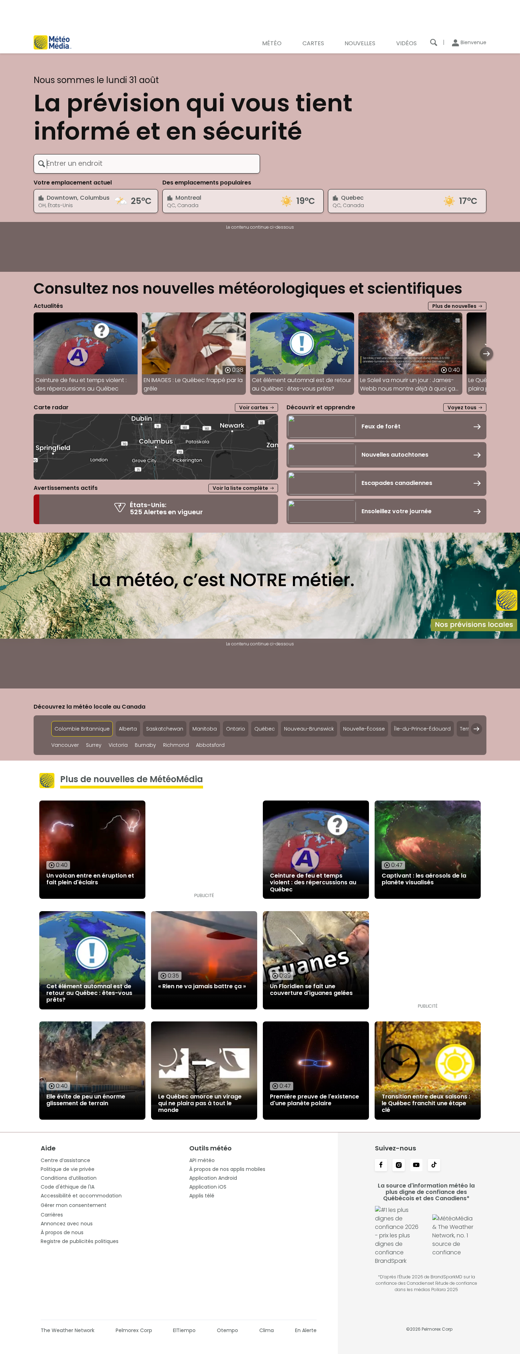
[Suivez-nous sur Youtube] (416, 1165)
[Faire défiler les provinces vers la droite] (476, 728)
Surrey (94, 745)
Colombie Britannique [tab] (82, 728)
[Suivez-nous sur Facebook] (381, 1165)
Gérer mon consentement (73, 1205)
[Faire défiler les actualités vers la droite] (486, 353)
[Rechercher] (433, 42)
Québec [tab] (264, 728)
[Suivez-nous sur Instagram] (399, 1165)
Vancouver (65, 745)
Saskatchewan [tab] (164, 728)
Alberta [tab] (128, 728)
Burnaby (145, 745)
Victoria (118, 745)
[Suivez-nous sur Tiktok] (434, 1165)
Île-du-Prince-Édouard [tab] (422, 728)
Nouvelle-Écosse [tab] (364, 728)
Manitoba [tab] (204, 728)
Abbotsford (210, 745)
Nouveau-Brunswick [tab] (309, 728)
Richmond (176, 745)
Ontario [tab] (235, 728)
